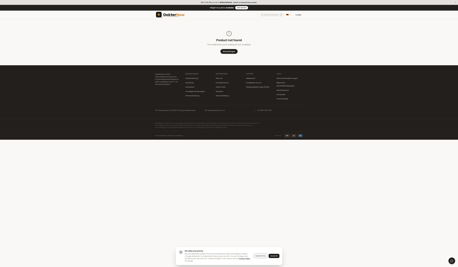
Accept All (274, 256)
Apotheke (219, 91)
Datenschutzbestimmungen (287, 78)
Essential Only (260, 256)
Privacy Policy (244, 258)
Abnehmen (189, 83)
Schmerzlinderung (192, 96)
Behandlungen (229, 51)
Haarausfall (189, 87)
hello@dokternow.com (216, 110)
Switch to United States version (245, 2)
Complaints (280, 94)
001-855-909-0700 (265, 110)
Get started (241, 8)
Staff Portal (277, 136)
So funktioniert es (222, 83)
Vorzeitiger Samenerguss (195, 91)
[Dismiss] (456, 2)
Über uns (219, 78)
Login (298, 15)
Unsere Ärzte (221, 87)
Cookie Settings (282, 99)
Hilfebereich (250, 78)
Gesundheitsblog (222, 96)
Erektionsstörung (191, 78)
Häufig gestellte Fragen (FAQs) (257, 87)
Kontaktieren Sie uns (253, 83)
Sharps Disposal (282, 90)
